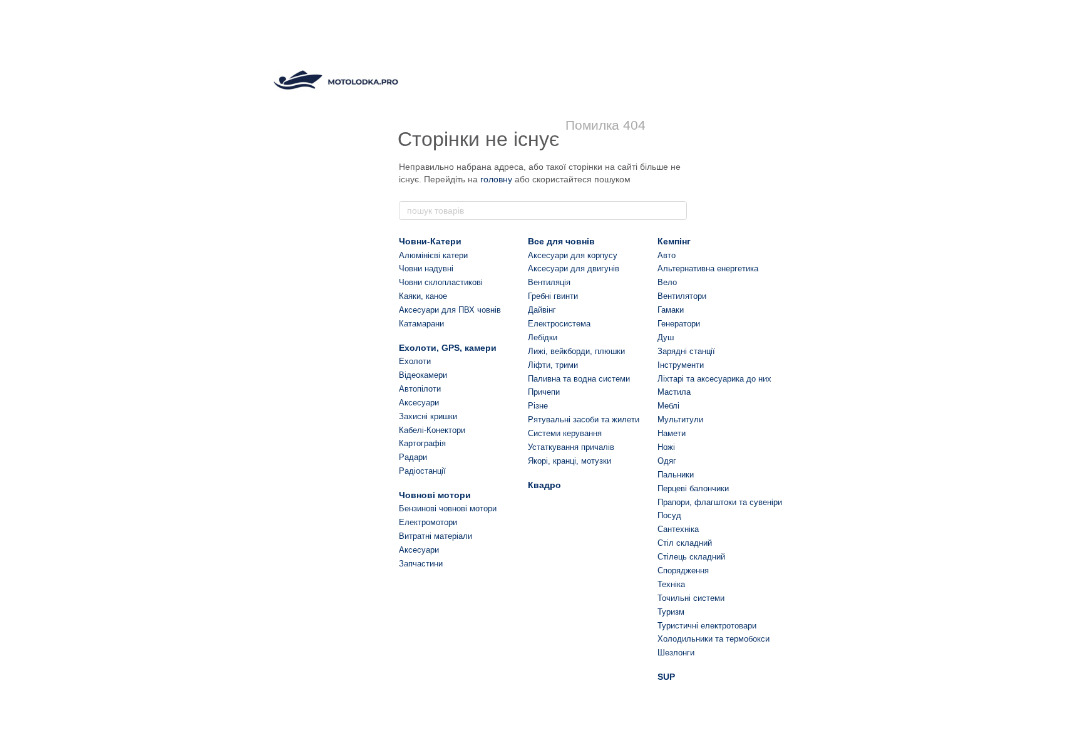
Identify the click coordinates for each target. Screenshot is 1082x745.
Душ (665, 337)
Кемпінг (674, 241)
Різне (538, 405)
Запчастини (421, 563)
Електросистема (559, 323)
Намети (671, 433)
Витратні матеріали (435, 536)
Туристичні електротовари (706, 625)
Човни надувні (426, 268)
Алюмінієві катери (433, 255)
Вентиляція (549, 282)
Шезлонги (675, 652)
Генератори (678, 323)
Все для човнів (561, 241)
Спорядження (683, 570)
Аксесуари (419, 402)
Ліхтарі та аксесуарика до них (714, 378)
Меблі (668, 405)
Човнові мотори (435, 495)
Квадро (544, 485)
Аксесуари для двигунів (573, 268)
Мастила (674, 392)
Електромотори (428, 522)
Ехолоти (415, 361)
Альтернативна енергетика (707, 268)
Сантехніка (678, 529)
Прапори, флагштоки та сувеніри (719, 502)
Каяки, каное (423, 296)
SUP (666, 677)
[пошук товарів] (677, 210)
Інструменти (680, 365)
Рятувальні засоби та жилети (583, 419)
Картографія (422, 443)
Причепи (544, 392)
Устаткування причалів (571, 447)
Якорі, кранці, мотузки (569, 461)
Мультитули (680, 419)
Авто (666, 255)
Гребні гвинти (553, 296)
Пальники (675, 474)
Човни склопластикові (441, 282)
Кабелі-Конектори (432, 430)
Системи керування (565, 433)
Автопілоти (420, 388)
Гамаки (670, 310)
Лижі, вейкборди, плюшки (576, 351)
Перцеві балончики (693, 488)
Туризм (670, 612)
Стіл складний (684, 543)
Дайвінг (542, 310)
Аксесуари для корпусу (572, 255)
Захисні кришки (428, 416)
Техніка (671, 584)
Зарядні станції (686, 351)
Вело (667, 282)
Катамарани (421, 323)
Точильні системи (690, 598)
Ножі (666, 447)
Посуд (669, 515)
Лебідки (542, 337)
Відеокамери (423, 375)
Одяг (666, 461)
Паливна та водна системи (579, 378)
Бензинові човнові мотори (448, 508)
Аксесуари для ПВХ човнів (450, 310)
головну (496, 179)
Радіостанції (422, 471)
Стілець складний (691, 556)
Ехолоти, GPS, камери (448, 348)
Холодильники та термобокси (713, 638)
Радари (413, 457)
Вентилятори (681, 296)
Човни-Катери (430, 241)
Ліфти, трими (553, 365)
